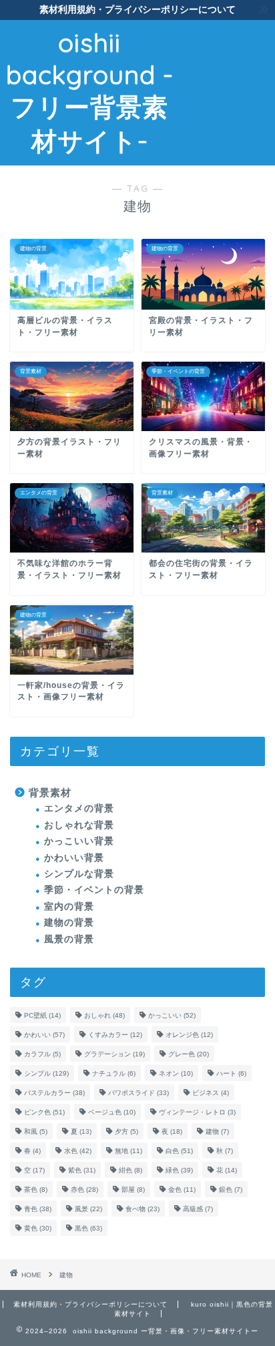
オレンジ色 (189, 1034)
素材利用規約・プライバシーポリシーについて (90, 1304)
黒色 (88, 1228)
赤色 (84, 1189)
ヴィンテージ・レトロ (197, 1112)
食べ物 (142, 1209)
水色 (77, 1150)
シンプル (46, 1073)
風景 (88, 1209)
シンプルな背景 (79, 874)
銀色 (230, 1189)
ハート (231, 1073)
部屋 (133, 1189)
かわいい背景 (74, 858)
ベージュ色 (111, 1112)
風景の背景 (69, 939)
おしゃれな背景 (79, 825)
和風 (35, 1131)
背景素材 (50, 792)
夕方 (126, 1131)
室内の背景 (69, 907)
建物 (217, 1131)
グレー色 (188, 1054)
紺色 (130, 1170)
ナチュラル (113, 1073)
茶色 (35, 1189)
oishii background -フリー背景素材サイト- (90, 92)
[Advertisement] (227, 71)
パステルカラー (54, 1092)
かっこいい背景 (79, 841)
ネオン (176, 1073)
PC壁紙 (42, 1015)
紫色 (81, 1170)
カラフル (42, 1054)
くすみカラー (115, 1034)
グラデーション (114, 1054)
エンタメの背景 (79, 808)
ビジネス (210, 1092)
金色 (182, 1189)
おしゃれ (104, 1015)
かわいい (44, 1034)
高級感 (198, 1209)
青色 (37, 1209)
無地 (128, 1150)
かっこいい (172, 1015)
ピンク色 (44, 1112)
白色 (179, 1150)
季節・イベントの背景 (94, 890)
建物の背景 (69, 923)
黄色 (37, 1228)
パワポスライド (138, 1092)
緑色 (179, 1170)
